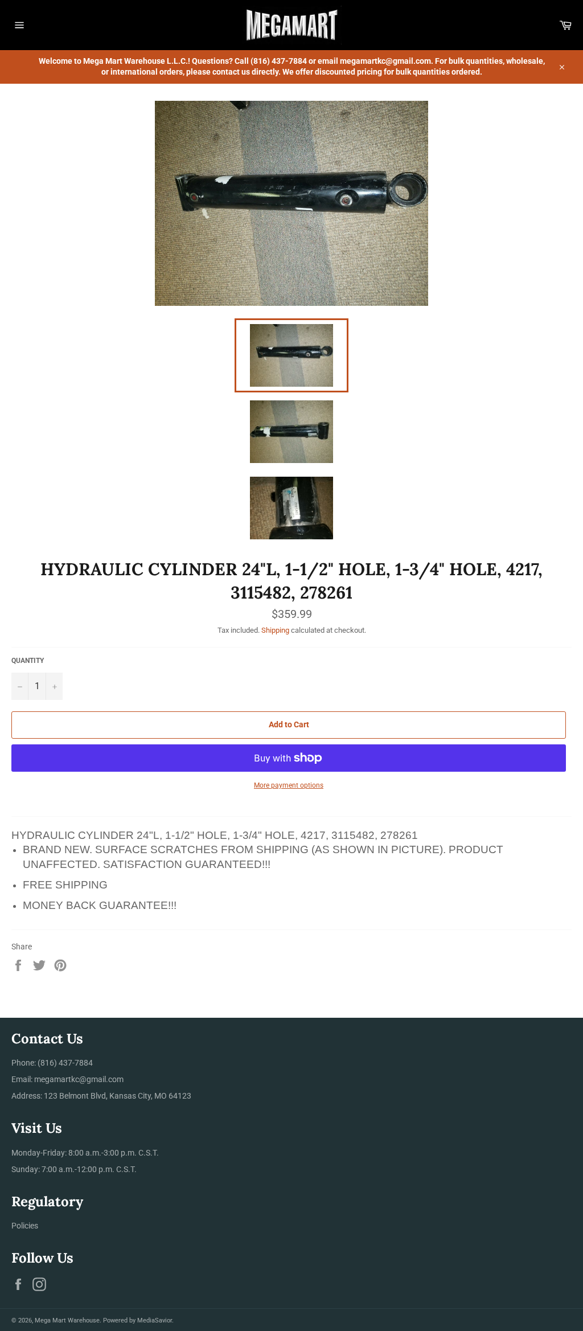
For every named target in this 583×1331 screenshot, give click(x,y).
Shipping (275, 630)
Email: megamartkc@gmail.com (67, 1079)
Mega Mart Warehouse (67, 1320)
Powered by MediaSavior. (138, 1320)
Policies (24, 1225)
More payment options (288, 785)
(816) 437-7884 (65, 1062)
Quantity (27, 661)
